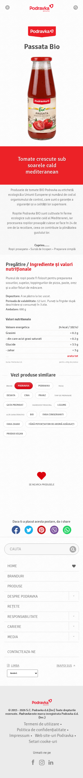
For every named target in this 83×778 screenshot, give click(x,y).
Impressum (19, 735)
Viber (54, 530)
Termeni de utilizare (41, 724)
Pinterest (41, 530)
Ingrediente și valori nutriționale (39, 267)
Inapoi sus (64, 665)
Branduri (15, 576)
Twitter (28, 530)
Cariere (14, 627)
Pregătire (16, 264)
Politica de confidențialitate (41, 730)
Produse (15, 586)
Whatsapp (67, 530)
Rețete (13, 606)
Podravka (41, 8)
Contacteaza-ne (21, 652)
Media (12, 637)
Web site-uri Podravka (54, 735)
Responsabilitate (22, 617)
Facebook (16, 530)
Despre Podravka (22, 596)
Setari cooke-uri (43, 741)
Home (12, 566)
